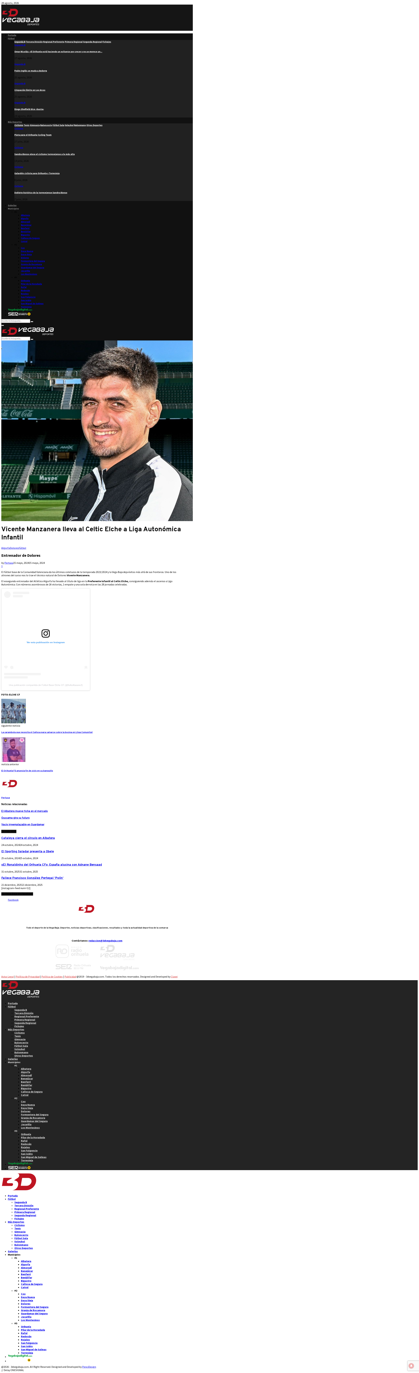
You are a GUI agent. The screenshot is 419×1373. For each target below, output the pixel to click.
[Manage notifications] (411, 1365)
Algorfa (24, 218)
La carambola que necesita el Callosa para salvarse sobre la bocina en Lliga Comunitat (47, 732)
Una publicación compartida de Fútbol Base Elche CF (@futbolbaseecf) (46, 685)
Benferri (25, 228)
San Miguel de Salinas (32, 303)
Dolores (25, 257)
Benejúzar (26, 225)
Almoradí (25, 221)
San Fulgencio (28, 297)
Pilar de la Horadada (31, 284)
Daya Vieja (26, 254)
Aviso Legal (7, 976)
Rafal (24, 287)
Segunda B (19, 45)
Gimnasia (20, 1039)
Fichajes (19, 1026)
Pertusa (8, 562)
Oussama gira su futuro (15, 818)
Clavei (174, 976)
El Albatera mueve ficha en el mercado (24, 811)
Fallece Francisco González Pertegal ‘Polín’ (32, 878)
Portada (12, 35)
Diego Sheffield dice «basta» (29, 109)
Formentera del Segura (33, 261)
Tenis (17, 1036)
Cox (23, 248)
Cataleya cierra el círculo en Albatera (28, 838)
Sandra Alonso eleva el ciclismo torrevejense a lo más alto (44, 154)
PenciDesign (89, 1366)
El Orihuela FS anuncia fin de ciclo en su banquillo (27, 770)
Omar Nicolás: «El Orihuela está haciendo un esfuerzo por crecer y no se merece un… (58, 51)
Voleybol (19, 1049)
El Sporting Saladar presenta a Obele (27, 852)
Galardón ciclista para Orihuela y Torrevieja (37, 173)
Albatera (25, 215)
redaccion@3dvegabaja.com (105, 940)
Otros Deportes (23, 1055)
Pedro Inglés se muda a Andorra (30, 70)
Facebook (13, 899)
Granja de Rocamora (31, 264)
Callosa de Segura (30, 238)
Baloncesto (21, 1042)
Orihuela (25, 280)
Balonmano (21, 1052)
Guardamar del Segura (32, 267)
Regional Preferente (26, 1016)
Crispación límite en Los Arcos (29, 90)
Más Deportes (15, 122)
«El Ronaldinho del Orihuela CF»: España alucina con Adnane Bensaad (51, 865)
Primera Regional (24, 1019)
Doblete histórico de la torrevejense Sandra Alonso (40, 192)
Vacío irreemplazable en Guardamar (22, 824)
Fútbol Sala (21, 1045)
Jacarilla (25, 270)
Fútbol (11, 38)
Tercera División (23, 1013)
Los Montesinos (29, 274)
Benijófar (26, 231)
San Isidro (26, 300)
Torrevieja (26, 306)
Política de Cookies (52, 976)
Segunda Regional (25, 1023)
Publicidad (70, 976)
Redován (25, 290)
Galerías (12, 205)
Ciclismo (18, 128)
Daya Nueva (27, 251)
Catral (24, 241)
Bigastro (25, 234)
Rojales (25, 293)
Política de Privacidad (28, 976)
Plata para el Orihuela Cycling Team (33, 135)
